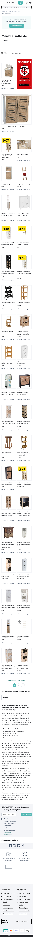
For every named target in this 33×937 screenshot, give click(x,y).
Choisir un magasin (16, 26)
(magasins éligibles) (24, 860)
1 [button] (14, 685)
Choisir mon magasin (8, 88)
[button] (10, 685)
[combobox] (16, 7)
